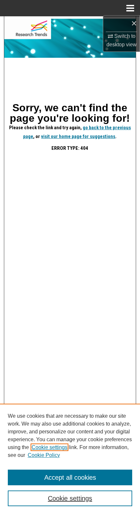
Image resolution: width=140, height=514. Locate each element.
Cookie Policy (44, 455)
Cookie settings (49, 447)
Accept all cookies (70, 477)
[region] (70, 459)
